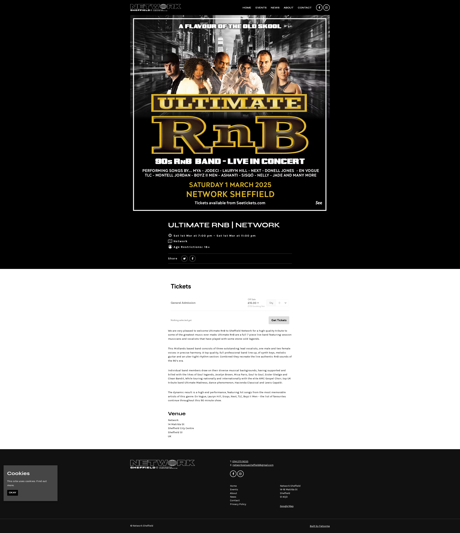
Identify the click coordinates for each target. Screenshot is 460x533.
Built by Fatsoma (320, 526)
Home (247, 7)
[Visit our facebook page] (319, 7)
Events (261, 7)
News (275, 7)
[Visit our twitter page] (184, 258)
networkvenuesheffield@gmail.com (253, 465)
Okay (12, 492)
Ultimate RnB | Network (224, 225)
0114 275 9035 (240, 461)
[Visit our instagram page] (326, 7)
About (288, 7)
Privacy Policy (238, 504)
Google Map (287, 506)
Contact (305, 7)
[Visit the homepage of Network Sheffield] (155, 7)
